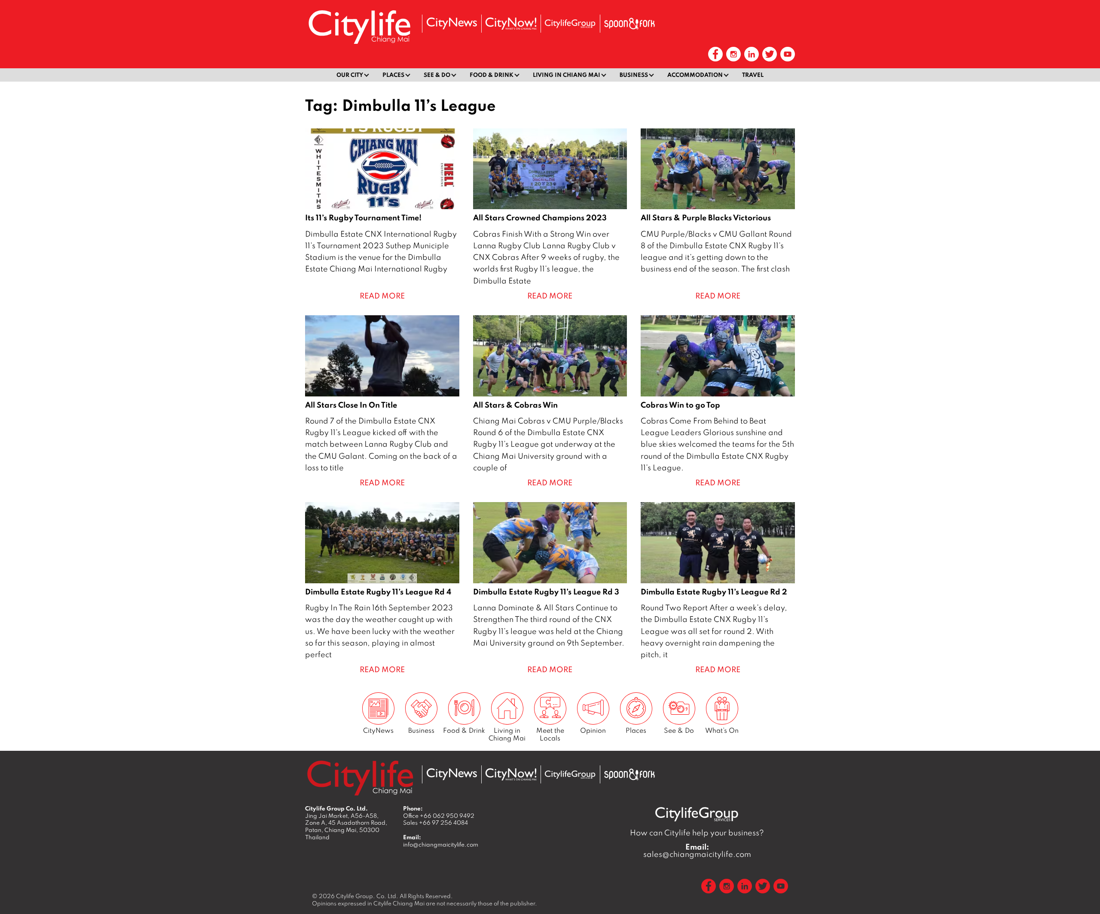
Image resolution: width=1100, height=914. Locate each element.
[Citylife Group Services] (570, 23)
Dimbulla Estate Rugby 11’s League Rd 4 (382, 588)
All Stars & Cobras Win (550, 401)
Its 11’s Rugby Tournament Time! (382, 215)
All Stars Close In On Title (382, 401)
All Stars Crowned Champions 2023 (550, 215)
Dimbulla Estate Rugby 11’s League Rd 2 (718, 588)
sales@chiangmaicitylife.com (697, 850)
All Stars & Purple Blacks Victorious (718, 215)
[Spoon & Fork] (629, 23)
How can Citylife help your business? (697, 833)
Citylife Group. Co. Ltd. (367, 896)
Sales (435, 822)
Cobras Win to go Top (718, 401)
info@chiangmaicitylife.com (440, 844)
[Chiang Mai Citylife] (360, 27)
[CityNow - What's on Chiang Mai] (511, 23)
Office (438, 816)
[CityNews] (451, 23)
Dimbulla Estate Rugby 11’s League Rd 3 (550, 588)
